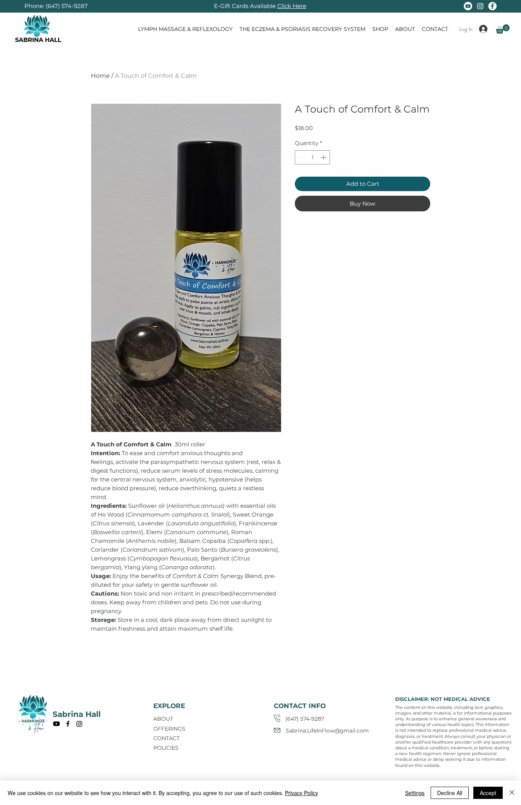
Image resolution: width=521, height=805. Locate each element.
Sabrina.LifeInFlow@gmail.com (327, 730)
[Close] (511, 793)
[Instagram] (480, 6)
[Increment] (324, 157)
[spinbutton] (312, 157)
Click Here (291, 6)
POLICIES (165, 747)
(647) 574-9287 (67, 6)
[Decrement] (301, 157)
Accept (488, 793)
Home (100, 75)
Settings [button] (415, 793)
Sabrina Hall (77, 714)
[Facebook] (492, 6)
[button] (503, 29)
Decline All (449, 793)
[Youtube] (468, 6)
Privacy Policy (301, 793)
